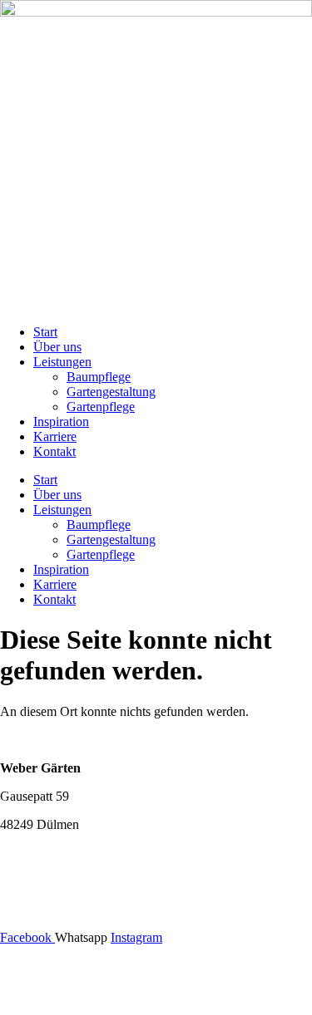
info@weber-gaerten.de (62, 881)
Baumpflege (99, 377)
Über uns (57, 347)
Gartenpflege (101, 407)
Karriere (55, 436)
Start (45, 332)
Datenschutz (156, 994)
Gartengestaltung (111, 392)
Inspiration (61, 421)
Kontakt (54, 451)
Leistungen (62, 362)
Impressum (156, 966)
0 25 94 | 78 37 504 (74, 853)
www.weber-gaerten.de (61, 909)
